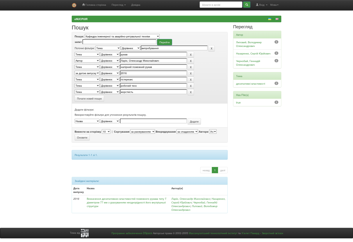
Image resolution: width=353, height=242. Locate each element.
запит (78, 42)
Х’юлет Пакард (250, 233)
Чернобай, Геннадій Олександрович (248, 62)
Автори (203, 131)
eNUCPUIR (81, 19)
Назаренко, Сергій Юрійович (253, 53)
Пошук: (79, 36)
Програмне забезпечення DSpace (131, 233)
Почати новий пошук (89, 98)
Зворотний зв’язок (272, 233)
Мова (273, 4)
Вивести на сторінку (88, 131)
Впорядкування (166, 131)
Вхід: (262, 4)
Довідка (135, 4)
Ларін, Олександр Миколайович (190, 198)
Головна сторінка (95, 4)
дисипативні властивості (250, 83)
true (238, 102)
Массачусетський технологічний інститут (213, 233)
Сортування (121, 131)
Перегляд (118, 4)
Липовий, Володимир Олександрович (249, 44)
